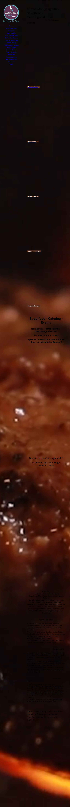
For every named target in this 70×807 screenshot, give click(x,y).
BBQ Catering (11, 33)
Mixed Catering (11, 42)
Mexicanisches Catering (11, 35)
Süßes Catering (11, 47)
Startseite (11, 26)
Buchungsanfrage (11, 57)
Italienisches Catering (11, 38)
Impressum (11, 62)
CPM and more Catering (11, 45)
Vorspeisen (11, 31)
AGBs (11, 64)
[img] (11, 13)
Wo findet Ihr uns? (11, 59)
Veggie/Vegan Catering (11, 40)
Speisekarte (11, 54)
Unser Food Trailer (11, 52)
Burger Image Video (11, 28)
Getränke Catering (11, 50)
